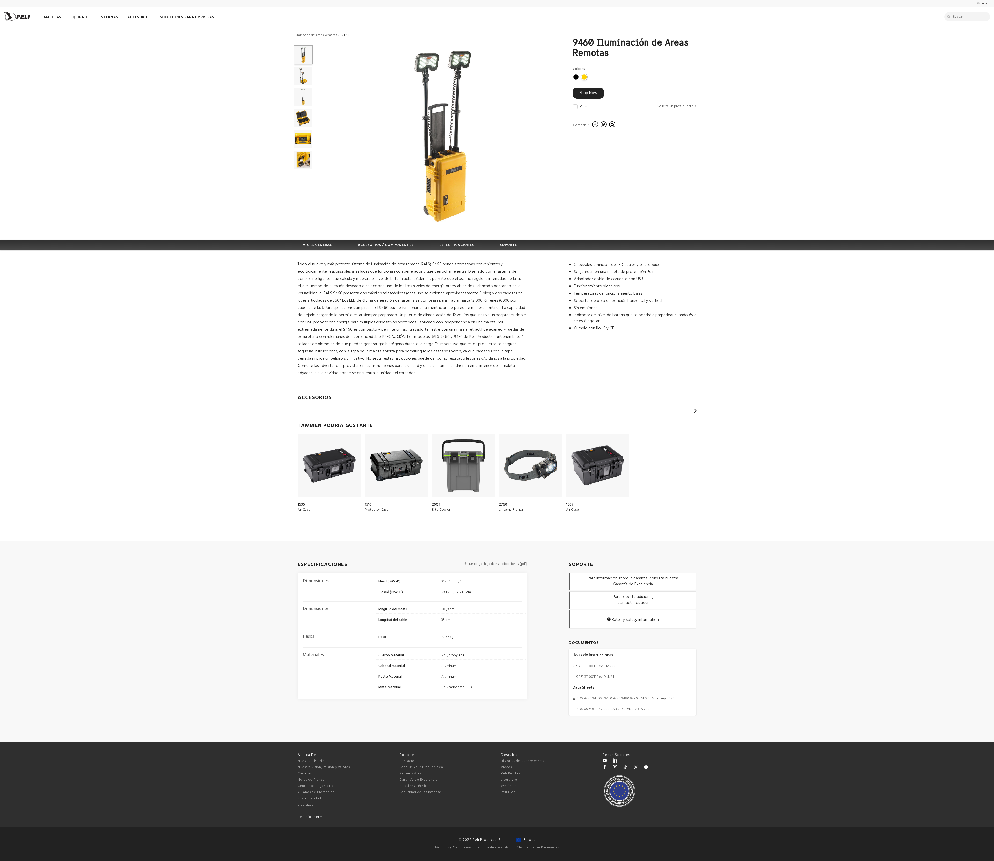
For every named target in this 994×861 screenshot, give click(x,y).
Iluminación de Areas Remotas (315, 35)
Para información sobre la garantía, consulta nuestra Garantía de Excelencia (633, 581)
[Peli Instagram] (615, 768)
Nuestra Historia (311, 761)
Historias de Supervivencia (523, 761)
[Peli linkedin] (615, 761)
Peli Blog (508, 792)
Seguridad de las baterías (420, 792)
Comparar (587, 107)
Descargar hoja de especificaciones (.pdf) (497, 564)
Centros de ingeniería (315, 786)
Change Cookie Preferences (538, 847)
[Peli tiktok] (625, 768)
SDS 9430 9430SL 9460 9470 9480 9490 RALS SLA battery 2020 (625, 698)
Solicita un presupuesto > (676, 106)
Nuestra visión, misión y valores (324, 767)
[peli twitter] (636, 768)
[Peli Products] (605, 768)
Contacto (406, 761)
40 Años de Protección (316, 792)
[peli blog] (646, 768)
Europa (528, 840)
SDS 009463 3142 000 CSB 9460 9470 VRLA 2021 (613, 709)
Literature (509, 779)
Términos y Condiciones (453, 847)
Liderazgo (306, 804)
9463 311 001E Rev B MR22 (595, 666)
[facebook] (596, 125)
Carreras (305, 773)
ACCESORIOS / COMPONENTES (385, 245)
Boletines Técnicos (414, 786)
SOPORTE (508, 245)
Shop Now (588, 93)
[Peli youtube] (605, 761)
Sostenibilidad (309, 798)
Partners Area (410, 773)
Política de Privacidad (494, 847)
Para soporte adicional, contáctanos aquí (633, 600)
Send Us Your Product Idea (421, 767)
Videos (506, 767)
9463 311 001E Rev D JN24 (595, 677)
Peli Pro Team (512, 773)
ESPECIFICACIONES (456, 245)
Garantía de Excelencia (418, 779)
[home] (17, 16)
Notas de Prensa (311, 779)
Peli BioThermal (312, 817)
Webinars (508, 786)
